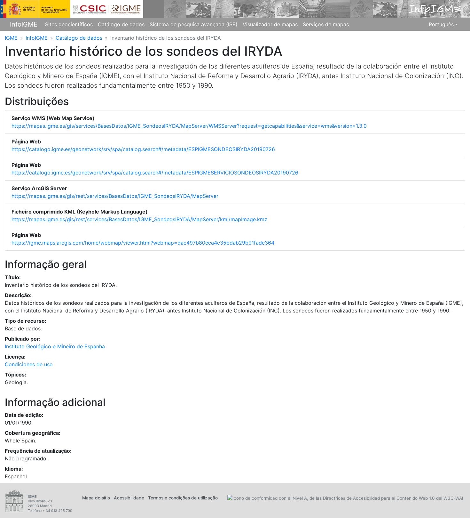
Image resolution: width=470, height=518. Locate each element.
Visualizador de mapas (270, 24)
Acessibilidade (129, 497)
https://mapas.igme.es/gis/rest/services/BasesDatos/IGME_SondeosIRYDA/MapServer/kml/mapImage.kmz (139, 219)
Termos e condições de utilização (183, 497)
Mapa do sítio (96, 497)
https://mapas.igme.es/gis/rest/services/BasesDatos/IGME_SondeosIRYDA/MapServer (115, 196)
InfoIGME (23, 24)
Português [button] (441, 24)
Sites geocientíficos (69, 24)
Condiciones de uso (29, 364)
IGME (11, 38)
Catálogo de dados (121, 24)
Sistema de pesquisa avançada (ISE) (194, 24)
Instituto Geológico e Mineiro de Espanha (55, 346)
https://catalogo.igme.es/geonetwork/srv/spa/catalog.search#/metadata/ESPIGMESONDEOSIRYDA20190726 (143, 149)
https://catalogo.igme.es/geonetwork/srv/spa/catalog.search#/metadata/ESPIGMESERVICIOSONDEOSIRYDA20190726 (155, 172)
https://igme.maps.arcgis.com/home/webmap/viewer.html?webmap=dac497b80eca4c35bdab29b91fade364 (143, 242)
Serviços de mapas (326, 24)
